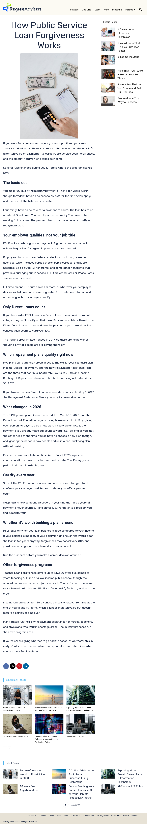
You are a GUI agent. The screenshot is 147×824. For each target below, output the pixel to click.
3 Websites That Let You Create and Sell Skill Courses (129, 88)
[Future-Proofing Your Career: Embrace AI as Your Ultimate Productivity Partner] (49, 724)
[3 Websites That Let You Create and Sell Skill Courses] (108, 87)
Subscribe (117, 9)
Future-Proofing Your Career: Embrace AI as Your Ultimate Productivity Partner (46, 739)
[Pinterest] (19, 666)
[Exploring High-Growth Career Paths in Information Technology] (80, 695)
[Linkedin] (26, 666)
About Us (32, 815)
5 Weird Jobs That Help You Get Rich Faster (128, 46)
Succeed (74, 9)
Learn (97, 9)
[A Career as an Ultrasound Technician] (108, 32)
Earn (66, 815)
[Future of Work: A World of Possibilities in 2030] (17, 695)
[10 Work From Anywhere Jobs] (17, 724)
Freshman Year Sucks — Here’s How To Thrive (130, 74)
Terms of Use (88, 815)
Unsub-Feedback (130, 815)
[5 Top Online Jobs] (108, 60)
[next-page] (9, 748)
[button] (140, 9)
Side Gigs (86, 9)
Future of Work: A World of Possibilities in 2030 (32, 774)
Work (106, 9)
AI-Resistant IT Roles (75, 736)
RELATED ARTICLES (15, 680)
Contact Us (116, 815)
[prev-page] (5, 748)
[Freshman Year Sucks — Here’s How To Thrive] (108, 74)
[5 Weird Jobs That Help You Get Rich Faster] (108, 46)
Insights (129, 9)
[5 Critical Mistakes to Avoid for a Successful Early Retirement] (49, 695)
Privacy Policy (103, 815)
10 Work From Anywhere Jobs (15, 736)
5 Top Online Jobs (128, 57)
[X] (13, 666)
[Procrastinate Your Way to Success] (108, 101)
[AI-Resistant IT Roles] (80, 724)
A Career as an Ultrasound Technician (126, 33)
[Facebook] (6, 666)
